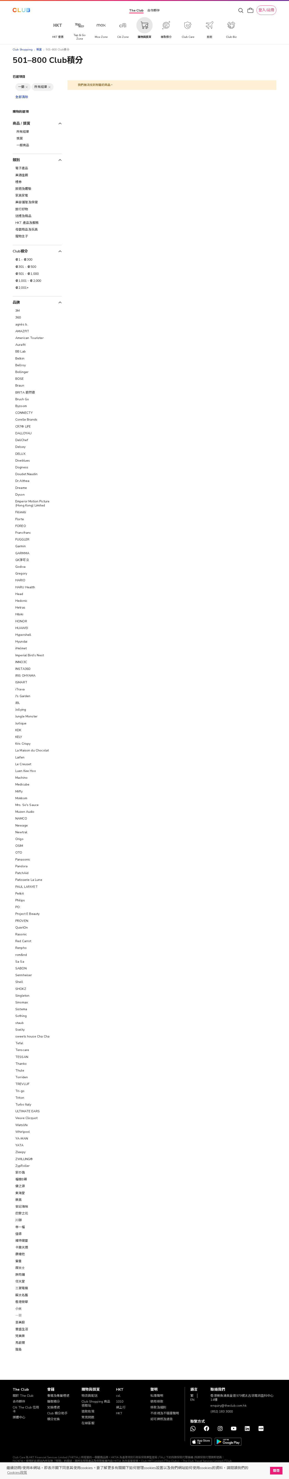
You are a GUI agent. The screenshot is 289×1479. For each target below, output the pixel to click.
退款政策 (88, 1411)
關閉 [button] (276, 1470)
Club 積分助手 (57, 1413)
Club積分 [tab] (20, 251)
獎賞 (39, 49)
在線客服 (88, 1423)
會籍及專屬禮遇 (58, 1396)
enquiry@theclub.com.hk (228, 1405)
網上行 (121, 1407)
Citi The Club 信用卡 (26, 1409)
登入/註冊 (266, 10)
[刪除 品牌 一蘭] (26, 87)
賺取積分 (53, 1401)
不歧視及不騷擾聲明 (164, 1413)
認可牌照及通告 (161, 1419)
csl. (118, 1396)
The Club (136, 10)
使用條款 (156, 1401)
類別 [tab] (16, 160)
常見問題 (88, 1417)
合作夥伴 (153, 10)
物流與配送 (90, 1396)
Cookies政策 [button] (17, 1472)
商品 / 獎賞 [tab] (21, 123)
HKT (119, 1413)
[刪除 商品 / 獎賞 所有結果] (49, 87)
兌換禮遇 (53, 1407)
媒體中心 (19, 1417)
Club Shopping (23, 49)
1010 (120, 1401)
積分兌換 (53, 1419)
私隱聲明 (156, 1396)
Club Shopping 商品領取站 (96, 1403)
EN (192, 1400)
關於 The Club (23, 1396)
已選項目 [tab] (19, 77)
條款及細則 (158, 1407)
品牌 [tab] (16, 302)
